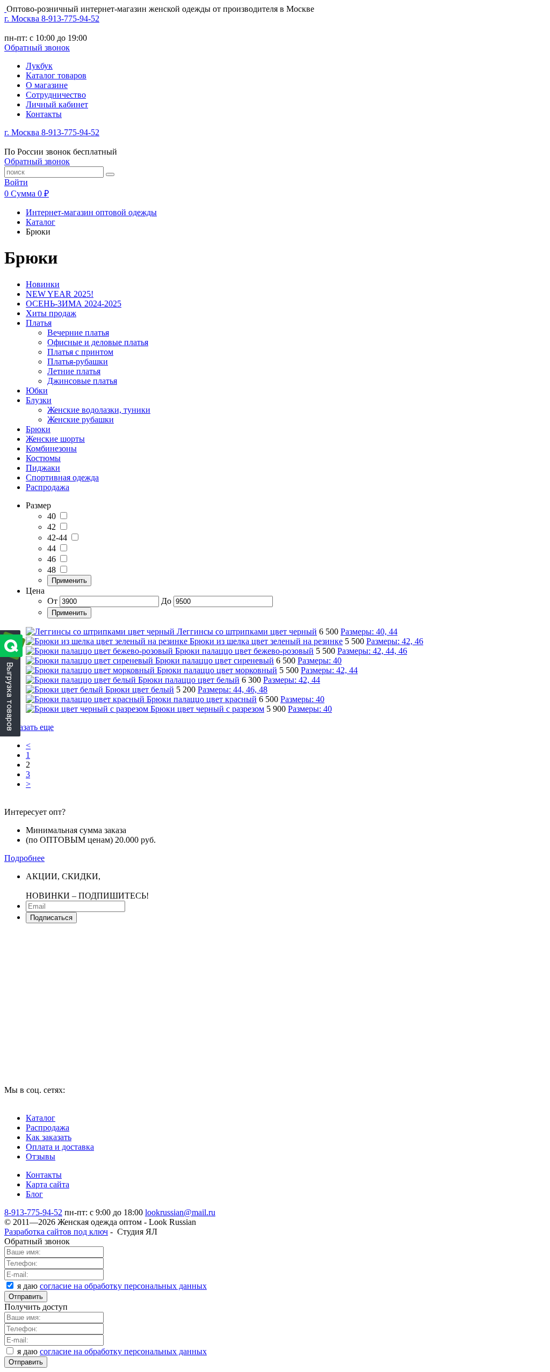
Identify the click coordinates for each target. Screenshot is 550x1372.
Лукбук (39, 65)
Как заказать (48, 1137)
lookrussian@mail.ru (180, 1212)
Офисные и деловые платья (97, 342)
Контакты (44, 114)
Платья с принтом (80, 351)
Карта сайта (47, 1184)
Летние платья (73, 371)
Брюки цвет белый (139, 689)
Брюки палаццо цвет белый (189, 679)
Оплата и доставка (60, 1146)
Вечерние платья (78, 332)
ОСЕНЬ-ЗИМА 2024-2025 (73, 303)
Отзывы (40, 1156)
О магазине (47, 85)
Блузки (39, 400)
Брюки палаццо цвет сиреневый (214, 660)
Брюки (38, 429)
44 (51, 548)
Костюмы (43, 458)
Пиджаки (43, 467)
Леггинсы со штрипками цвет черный (247, 631)
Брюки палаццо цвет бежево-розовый (244, 650)
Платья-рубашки (77, 361)
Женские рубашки (80, 419)
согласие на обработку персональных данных (123, 1285)
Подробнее (24, 858)
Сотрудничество (56, 94)
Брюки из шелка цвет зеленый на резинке (266, 641)
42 (51, 526)
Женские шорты (55, 438)
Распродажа (47, 487)
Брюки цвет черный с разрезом (207, 708)
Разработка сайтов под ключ (56, 1231)
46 (51, 559)
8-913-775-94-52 (33, 1212)
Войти (16, 182)
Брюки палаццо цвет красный (202, 699)
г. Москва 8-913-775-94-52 (51, 18)
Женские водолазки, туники (98, 409)
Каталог (40, 222)
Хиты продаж (51, 313)
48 (51, 569)
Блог (34, 1194)
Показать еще (29, 727)
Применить (69, 580)
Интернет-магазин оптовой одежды (91, 212)
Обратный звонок (37, 47)
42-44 (57, 537)
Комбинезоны (51, 448)
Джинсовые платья (82, 380)
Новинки (43, 284)
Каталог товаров (56, 75)
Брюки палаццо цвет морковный (217, 670)
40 (51, 516)
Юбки (37, 390)
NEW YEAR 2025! (59, 293)
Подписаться (51, 918)
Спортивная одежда (62, 477)
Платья (39, 322)
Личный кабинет (57, 104)
